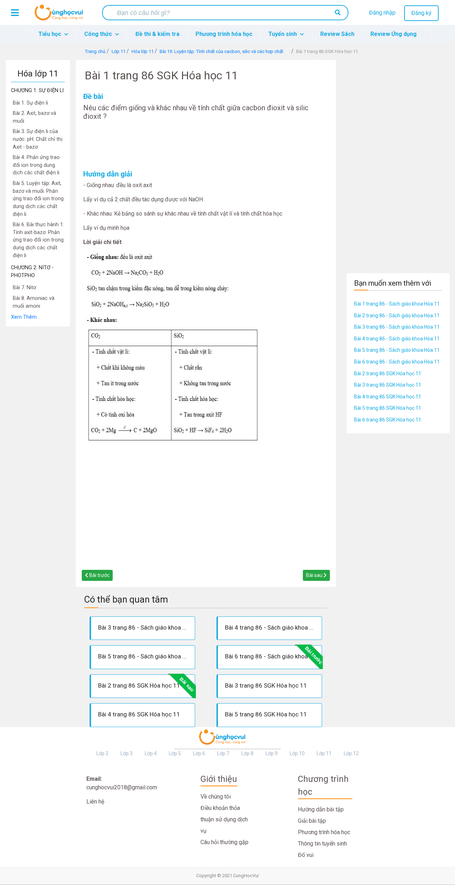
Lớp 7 (223, 753)
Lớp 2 (102, 753)
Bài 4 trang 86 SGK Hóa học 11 (387, 396)
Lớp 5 (175, 753)
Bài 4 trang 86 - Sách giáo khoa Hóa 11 (397, 338)
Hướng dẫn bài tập (321, 809)
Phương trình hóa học (224, 34)
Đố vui (306, 855)
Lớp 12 (351, 753)
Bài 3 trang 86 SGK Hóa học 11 (387, 385)
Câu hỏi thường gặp (224, 842)
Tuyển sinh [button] (283, 34)
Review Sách (337, 34)
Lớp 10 (297, 753)
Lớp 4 (151, 753)
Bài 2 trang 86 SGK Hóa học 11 (387, 373)
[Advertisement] (37, 433)
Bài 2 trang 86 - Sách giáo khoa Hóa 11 (397, 315)
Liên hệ (95, 801)
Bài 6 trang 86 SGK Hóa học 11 (387, 420)
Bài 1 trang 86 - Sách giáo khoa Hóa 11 (397, 304)
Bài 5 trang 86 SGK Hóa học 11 (387, 408)
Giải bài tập (312, 820)
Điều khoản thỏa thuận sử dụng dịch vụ (224, 819)
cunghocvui (60, 15)
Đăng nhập (382, 12)
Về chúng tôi (215, 796)
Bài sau (314, 575)
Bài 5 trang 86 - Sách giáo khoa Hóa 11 (397, 350)
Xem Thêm (24, 317)
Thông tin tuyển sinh (322, 843)
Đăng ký (421, 13)
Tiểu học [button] (50, 34)
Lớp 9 (272, 753)
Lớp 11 (324, 753)
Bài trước (98, 575)
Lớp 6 (199, 753)
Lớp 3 (127, 753)
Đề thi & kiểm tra (157, 34)
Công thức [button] (98, 34)
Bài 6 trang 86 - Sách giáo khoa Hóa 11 (397, 362)
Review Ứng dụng (393, 34)
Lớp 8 (247, 753)
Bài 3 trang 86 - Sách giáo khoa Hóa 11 (397, 327)
